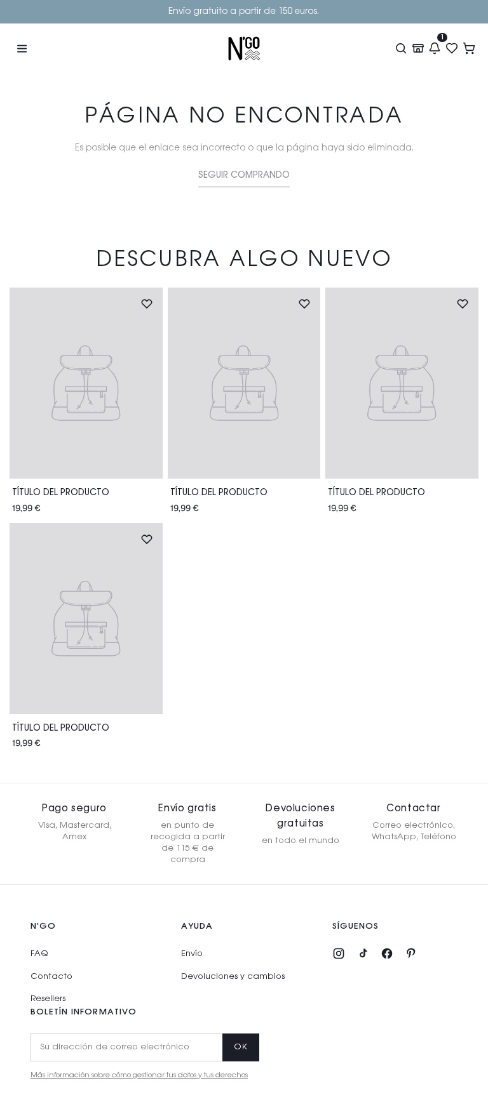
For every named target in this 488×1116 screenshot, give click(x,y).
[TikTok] (362, 953)
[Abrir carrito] (469, 48)
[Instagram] (338, 953)
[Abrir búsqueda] (400, 48)
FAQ (39, 954)
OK (241, 1047)
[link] (244, 177)
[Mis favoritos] (452, 48)
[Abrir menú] (22, 48)
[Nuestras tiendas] (417, 48)
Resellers (47, 999)
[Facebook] (387, 953)
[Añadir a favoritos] (147, 303)
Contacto (51, 977)
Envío (192, 954)
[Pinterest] (411, 953)
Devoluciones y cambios (233, 977)
